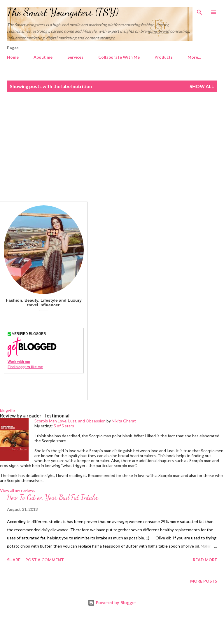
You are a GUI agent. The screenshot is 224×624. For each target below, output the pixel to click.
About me (43, 57)
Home (13, 57)
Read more (205, 559)
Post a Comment (44, 559)
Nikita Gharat (124, 420)
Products (164, 57)
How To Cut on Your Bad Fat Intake (52, 497)
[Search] (199, 10)
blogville (7, 410)
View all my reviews (17, 490)
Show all (202, 86)
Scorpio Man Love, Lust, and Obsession (70, 420)
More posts (203, 580)
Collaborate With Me (119, 57)
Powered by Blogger (115, 602)
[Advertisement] (112, 147)
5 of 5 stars (64, 425)
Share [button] (13, 559)
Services (75, 57)
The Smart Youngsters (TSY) (63, 12)
